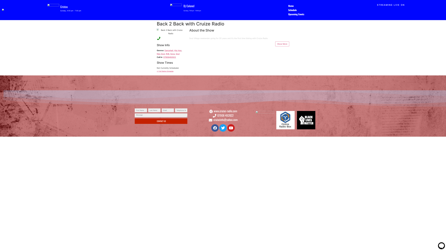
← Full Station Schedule (165, 71)
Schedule (292, 10)
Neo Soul (161, 54)
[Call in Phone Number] (158, 38)
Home (291, 6)
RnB (167, 54)
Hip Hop (178, 50)
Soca (172, 54)
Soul (178, 54)
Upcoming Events (296, 14)
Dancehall (169, 50)
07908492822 (169, 57)
